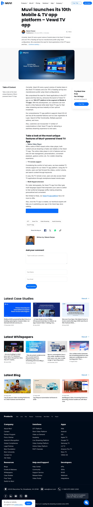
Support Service (38, 472)
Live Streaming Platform (41, 440)
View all (84, 298)
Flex (26, 416)
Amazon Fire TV (66, 449)
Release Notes (37, 475)
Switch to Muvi (9, 481)
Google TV (64, 440)
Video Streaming (45, 221)
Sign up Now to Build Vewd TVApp (42, 211)
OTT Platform (37, 428)
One (17, 416)
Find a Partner (9, 437)
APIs (62, 467)
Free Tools (7, 478)
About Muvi (8, 428)
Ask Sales (87, 3)
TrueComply (38, 416)
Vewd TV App (30, 224)
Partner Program (9, 434)
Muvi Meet (46, 416)
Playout (31, 416)
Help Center (37, 467)
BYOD (63, 472)
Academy (36, 437)
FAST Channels (38, 449)
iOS (62, 434)
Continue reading (34, 44)
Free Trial (75, 3)
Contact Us (8, 455)
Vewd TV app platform (50, 196)
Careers (6, 431)
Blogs (6, 467)
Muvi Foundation (9, 449)
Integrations (65, 478)
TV (52, 416)
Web (62, 428)
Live (21, 416)
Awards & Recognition (11, 440)
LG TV (63, 446)
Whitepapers (8, 472)
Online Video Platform (40, 446)
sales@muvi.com (50, 489)
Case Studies (8, 475)
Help (52, 3)
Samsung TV (65, 443)
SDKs (63, 469)
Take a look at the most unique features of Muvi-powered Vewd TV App (10, 94)
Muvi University (9, 452)
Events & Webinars (10, 469)
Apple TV (64, 437)
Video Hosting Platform (40, 443)
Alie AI (31, 3)
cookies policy (18, 504)
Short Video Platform (40, 431)
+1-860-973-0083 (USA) (70, 489)
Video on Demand (39, 434)
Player (56, 416)
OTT (28, 221)
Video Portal (37, 478)
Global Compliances (11, 443)
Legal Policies (8, 446)
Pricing (38, 3)
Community (36, 469)
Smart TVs (35, 221)
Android (63, 431)
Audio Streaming (56, 221)
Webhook (64, 475)
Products (24, 3)
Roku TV (64, 452)
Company (59, 3)
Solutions (45, 3)
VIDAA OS (64, 455)
